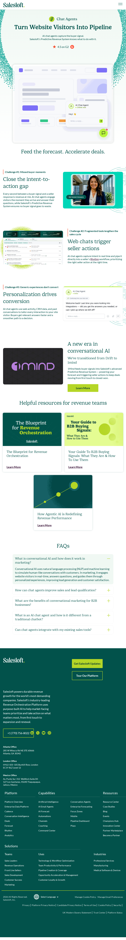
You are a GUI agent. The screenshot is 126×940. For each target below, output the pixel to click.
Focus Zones (77, 811)
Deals (7, 821)
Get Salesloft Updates (87, 663)
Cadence (9, 811)
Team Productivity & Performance (54, 865)
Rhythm (94, 259)
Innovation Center (111, 825)
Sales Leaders (11, 860)
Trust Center (99, 912)
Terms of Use (90, 905)
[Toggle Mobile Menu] (120, 4)
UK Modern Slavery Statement (77, 912)
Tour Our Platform (87, 675)
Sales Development (14, 875)
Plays (73, 825)
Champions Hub (110, 821)
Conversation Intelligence (17, 816)
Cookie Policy (104, 905)
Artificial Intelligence (48, 801)
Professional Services (104, 860)
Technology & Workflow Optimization (56, 860)
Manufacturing (101, 865)
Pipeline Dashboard (80, 821)
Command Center (46, 830)
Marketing (9, 884)
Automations (44, 816)
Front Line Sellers (13, 870)
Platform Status (115, 912)
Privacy (26, 905)
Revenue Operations (14, 865)
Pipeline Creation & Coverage (52, 870)
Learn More (83, 388)
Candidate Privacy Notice (69, 905)
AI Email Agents (45, 806)
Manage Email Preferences (110, 897)
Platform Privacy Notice (43, 905)
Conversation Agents (81, 801)
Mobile (74, 816)
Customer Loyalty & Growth (51, 879)
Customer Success (13, 879)
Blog (105, 811)
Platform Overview (14, 801)
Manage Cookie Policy (85, 897)
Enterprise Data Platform (17, 806)
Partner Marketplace (113, 830)
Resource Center (111, 801)
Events (106, 816)
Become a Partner (111, 835)
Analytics (9, 835)
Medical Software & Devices (107, 870)
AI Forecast (43, 811)
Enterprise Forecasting (81, 806)
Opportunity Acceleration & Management (58, 875)
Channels (42, 821)
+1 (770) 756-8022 (18, 733)
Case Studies (109, 806)
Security (117, 905)
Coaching (42, 825)
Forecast (9, 825)
